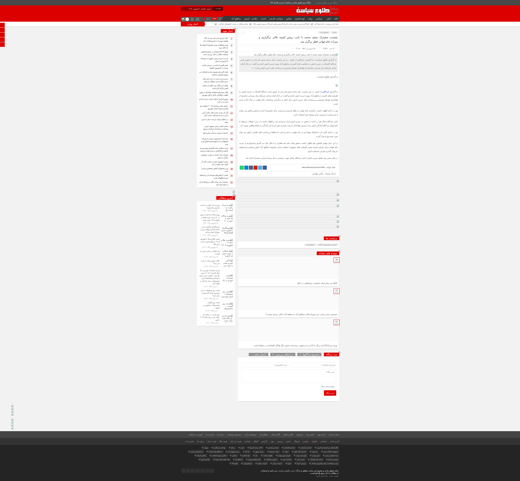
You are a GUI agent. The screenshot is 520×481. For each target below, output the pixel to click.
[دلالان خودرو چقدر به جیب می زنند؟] (216, 263)
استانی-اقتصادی (289, 448)
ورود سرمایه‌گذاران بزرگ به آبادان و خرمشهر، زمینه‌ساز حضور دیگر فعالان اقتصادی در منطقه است (295, 345)
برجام (233, 448)
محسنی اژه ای (333, 459)
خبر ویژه (315, 452)
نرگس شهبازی (318, 174)
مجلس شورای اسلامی (219, 455)
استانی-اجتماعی (305, 448)
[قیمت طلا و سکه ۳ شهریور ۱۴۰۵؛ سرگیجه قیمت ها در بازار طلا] (216, 243)
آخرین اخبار (334, 441)
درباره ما (220, 435)
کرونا (289, 463)
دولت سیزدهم (274, 452)
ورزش (279, 441)
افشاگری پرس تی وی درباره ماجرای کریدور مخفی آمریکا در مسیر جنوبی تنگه (281, 24)
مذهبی (288, 441)
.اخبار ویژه (310, 435)
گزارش (264, 441)
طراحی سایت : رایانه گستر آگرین (327, 476)
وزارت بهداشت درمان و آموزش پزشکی (324, 463)
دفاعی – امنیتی (250, 18)
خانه (336, 18)
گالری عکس (288, 435)
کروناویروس (247, 463)
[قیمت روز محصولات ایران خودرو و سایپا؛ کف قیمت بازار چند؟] (216, 294)
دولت (310, 18)
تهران (206, 448)
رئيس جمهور (259, 452)
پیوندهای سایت (250, 435)
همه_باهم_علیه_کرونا (222, 459)
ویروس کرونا (301, 463)
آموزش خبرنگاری (195, 435)
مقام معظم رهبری (254, 459)
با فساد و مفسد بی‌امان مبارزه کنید (215, 133)
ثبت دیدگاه (330, 393)
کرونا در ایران (277, 463)
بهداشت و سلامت (219, 448)
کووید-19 (235, 463)
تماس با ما (210, 435)
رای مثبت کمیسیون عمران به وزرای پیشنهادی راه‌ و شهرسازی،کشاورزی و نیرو (214, 141)
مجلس (289, 18)
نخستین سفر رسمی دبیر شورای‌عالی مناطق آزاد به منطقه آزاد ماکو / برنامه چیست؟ (301, 314)
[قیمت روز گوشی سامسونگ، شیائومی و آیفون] (216, 306)
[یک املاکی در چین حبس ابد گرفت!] (216, 254)
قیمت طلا (223, 441)
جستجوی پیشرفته (234, 435)
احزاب (263, 18)
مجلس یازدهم (201, 455)
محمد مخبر (300, 459)
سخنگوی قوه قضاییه (215, 452)
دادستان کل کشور (300, 452)
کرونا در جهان (262, 463)
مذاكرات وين (287, 459)
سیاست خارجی (276, 18)
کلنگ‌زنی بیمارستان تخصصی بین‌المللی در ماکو (317, 283)
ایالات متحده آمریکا (256, 448)
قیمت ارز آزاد (235, 441)
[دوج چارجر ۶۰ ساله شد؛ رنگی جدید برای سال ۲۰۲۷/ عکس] (216, 318)
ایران (242, 448)
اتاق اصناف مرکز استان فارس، (327, 448)
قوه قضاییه (300, 18)
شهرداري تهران (301, 455)
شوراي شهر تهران (284, 455)
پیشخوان (299, 435)
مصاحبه (247, 441)
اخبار (329, 18)
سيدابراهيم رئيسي (197, 452)
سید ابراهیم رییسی (331, 455)
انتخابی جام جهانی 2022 (327, 245)
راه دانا (247, 452)
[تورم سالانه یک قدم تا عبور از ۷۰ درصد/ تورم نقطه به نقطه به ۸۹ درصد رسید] (216, 219)
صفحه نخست (334, 435)
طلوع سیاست (267, 455)
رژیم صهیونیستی (233, 452)
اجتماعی (323, 441)
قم (256, 455)
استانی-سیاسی (273, 448)
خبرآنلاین (325, 92)
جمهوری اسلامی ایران (330, 452)
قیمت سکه (211, 441)
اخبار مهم (321, 435)
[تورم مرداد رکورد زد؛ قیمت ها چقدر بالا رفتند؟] (216, 208)
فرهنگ (296, 441)
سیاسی (319, 18)
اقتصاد (314, 441)
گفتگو (256, 441)
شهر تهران (315, 455)
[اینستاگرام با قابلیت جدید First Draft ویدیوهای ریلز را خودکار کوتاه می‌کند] (216, 231)
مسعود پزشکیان (271, 459)
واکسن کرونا (205, 459)
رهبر (272, 441)
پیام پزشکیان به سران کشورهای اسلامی (233, 24)
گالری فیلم (275, 435)
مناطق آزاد (236, 18)
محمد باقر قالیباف (316, 459)
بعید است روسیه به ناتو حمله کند (326, 24)
